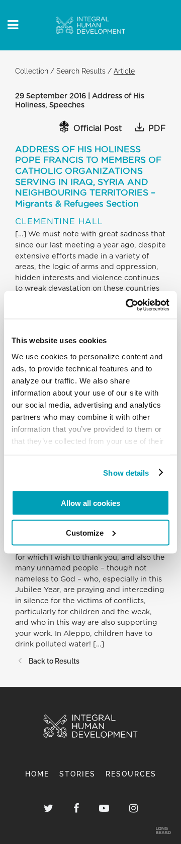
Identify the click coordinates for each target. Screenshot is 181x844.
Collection (31, 71)
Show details (126, 472)
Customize (85, 532)
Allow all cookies (90, 503)
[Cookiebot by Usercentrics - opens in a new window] (127, 304)
